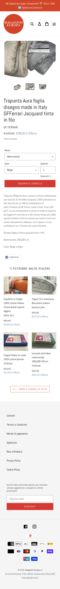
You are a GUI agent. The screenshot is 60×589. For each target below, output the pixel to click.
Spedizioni (12, 442)
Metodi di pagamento (17, 433)
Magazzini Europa (32, 570)
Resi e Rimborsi (14, 451)
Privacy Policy (13, 460)
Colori (6, 163)
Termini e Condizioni (17, 424)
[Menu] (54, 23)
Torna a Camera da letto (32, 389)
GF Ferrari (11, 127)
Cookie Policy (13, 469)
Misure (7, 150)
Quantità (44, 163)
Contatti (11, 415)
